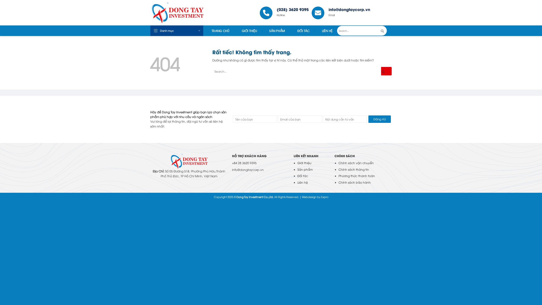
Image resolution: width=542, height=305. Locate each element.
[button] (176, 30)
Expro (324, 197)
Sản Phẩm (277, 31)
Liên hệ (302, 182)
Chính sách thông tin (354, 169)
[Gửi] (385, 30)
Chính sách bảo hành (355, 182)
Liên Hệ (327, 31)
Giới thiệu (304, 163)
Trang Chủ (221, 31)
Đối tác (303, 31)
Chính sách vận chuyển (356, 163)
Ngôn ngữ (382, 13)
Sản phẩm (305, 169)
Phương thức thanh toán (357, 176)
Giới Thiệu (249, 31)
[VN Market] (181, 12)
